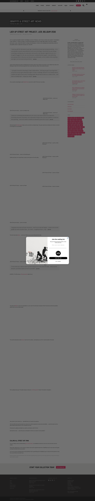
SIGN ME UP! (58, 258)
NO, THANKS (58, 261)
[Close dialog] (67, 238)
